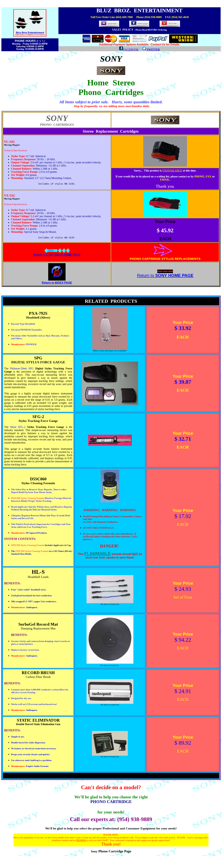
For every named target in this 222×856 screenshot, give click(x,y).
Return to (165, 275)
